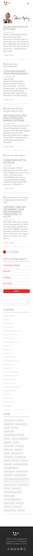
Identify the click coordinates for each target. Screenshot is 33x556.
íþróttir (21, 510)
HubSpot (6, 349)
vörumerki (9, 496)
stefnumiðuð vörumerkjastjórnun (16, 480)
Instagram (21, 549)
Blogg (5, 319)
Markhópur (7, 364)
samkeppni (9, 471)
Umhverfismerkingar (10, 387)
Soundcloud (24, 549)
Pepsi (15, 461)
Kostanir (6, 353)
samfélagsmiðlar (21, 464)
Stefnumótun (8, 383)
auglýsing (8, 424)
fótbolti (7, 442)
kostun (18, 450)
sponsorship (20, 475)
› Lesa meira (8, 55)
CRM (7, 439)
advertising (9, 420)
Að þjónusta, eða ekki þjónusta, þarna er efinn (15, 118)
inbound (8, 450)
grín (16, 442)
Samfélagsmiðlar (9, 376)
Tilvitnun (16, 488)
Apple (20, 420)
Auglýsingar (7, 316)
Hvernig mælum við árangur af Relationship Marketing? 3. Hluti (14, 211)
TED (7, 488)
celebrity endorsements (14, 435)
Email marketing (9, 334)
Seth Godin (22, 471)
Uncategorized (8, 391)
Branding (6, 327)
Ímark (7, 507)
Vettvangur (7, 398)
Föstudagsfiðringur (10, 342)
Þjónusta (6, 406)
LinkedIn (15, 549)
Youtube (18, 549)
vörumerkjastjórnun (12, 499)
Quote (24, 461)
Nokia (7, 461)
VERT (5, 394)
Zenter (19, 503)
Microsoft (8, 457)
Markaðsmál (7, 357)
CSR (14, 439)
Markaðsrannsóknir (10, 361)
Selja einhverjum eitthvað (15, 28)
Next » (15, 252)
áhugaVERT (10, 510)
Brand (14, 428)
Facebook (8, 549)
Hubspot (19, 446)
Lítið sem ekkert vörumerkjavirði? (16, 72)
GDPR (5, 346)
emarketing (7, 338)
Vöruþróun (7, 402)
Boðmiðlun (7, 323)
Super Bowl (23, 485)
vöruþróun (9, 503)
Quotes (8, 464)
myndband (20, 457)
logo (7, 453)
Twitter (11, 549)
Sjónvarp (8, 475)
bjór (6, 428)
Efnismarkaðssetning (11, 331)
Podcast (6, 368)
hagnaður (8, 446)
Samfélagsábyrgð (9, 372)
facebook (23, 439)
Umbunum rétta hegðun (14, 161)
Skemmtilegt (8, 379)
